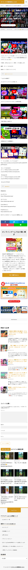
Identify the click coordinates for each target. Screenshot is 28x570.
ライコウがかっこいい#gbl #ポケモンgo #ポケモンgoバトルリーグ (7, 481)
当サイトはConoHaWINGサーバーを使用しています (13, 542)
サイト (2, 436)
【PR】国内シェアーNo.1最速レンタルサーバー (12, 546)
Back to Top (14, 510)
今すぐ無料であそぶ (14, 275)
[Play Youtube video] (14, 45)
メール (3, 430)
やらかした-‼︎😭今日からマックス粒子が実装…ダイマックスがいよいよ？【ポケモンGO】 (17, 361)
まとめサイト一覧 (6, 519)
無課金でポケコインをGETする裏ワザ (13, 5)
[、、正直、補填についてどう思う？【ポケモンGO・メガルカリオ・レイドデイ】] (4, 348)
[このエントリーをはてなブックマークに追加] (22, 221)
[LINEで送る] (20, 224)
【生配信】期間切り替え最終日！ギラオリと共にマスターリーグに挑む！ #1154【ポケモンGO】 (17, 333)
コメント (3, 410)
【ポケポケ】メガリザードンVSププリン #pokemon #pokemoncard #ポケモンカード (7, 500)
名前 (2, 424)
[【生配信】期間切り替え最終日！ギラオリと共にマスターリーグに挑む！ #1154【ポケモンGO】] (4, 333)
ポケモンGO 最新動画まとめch (17, 567)
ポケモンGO (11, 25)
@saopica (7, 186)
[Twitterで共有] (14, 221)
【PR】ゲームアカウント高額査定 (9, 550)
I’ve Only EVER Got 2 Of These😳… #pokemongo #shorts (6, 464)
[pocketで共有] (7, 224)
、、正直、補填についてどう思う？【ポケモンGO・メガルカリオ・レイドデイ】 (17, 347)
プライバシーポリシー (7, 538)
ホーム (2, 5)
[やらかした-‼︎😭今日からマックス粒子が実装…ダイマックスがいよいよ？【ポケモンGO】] (4, 362)
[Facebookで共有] (5, 221)
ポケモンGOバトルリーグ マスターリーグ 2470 (20, 498)
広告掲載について (6, 531)
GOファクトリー (9, 74)
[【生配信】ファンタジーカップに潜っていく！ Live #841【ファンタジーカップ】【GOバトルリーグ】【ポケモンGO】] (4, 375)
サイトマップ (5, 527)
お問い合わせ (5, 535)
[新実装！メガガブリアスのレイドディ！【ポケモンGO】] (4, 389)
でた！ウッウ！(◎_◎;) (20, 462)
